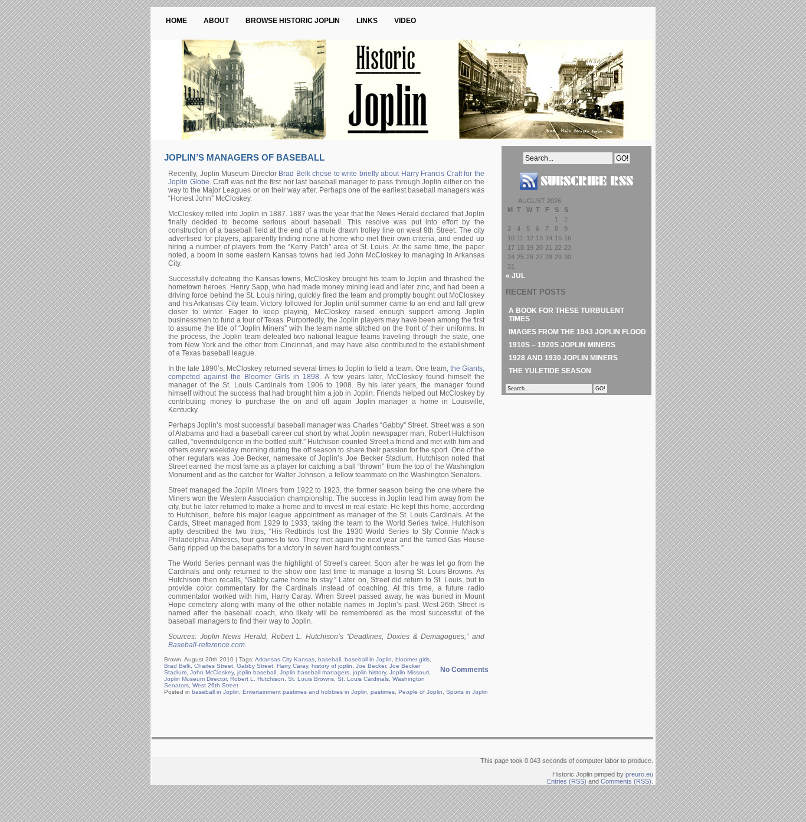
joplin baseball (256, 672)
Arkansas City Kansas (284, 659)
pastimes (383, 692)
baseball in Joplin (368, 659)
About (216, 21)
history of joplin (332, 666)
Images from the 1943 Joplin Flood (577, 332)
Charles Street (213, 666)
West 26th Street (215, 685)
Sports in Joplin (467, 692)
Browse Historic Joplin (292, 21)
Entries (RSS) (567, 781)
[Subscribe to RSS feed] (576, 195)
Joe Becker (371, 666)
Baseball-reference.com (206, 645)
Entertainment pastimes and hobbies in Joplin (305, 692)
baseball (329, 659)
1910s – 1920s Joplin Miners (562, 345)
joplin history (369, 672)
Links (367, 21)
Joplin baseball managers (314, 672)
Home (176, 21)
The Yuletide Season (550, 371)
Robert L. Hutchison (257, 679)
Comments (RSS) (626, 781)
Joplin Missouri (409, 672)
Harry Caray (292, 666)
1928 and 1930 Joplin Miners (563, 358)
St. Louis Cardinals (363, 679)
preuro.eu (639, 774)
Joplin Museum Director (195, 679)
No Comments (464, 670)
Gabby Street (255, 666)
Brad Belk (177, 666)
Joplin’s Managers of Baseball (244, 157)
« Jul (515, 276)
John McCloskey (212, 672)
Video (405, 21)
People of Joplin (420, 692)
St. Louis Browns (311, 679)
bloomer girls (412, 659)
